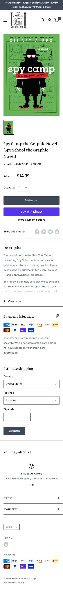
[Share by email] (57, 231)
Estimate (14, 430)
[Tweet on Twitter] (50, 231)
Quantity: (9, 187)
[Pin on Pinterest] (43, 231)
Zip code (9, 409)
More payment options (31, 219)
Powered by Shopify (14, 582)
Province (9, 392)
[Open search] (43, 20)
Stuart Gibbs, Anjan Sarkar (22, 163)
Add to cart (31, 200)
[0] (56, 20)
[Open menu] (5, 20)
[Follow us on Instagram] (6, 544)
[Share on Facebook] (37, 231)
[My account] (49, 20)
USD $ (8, 527)
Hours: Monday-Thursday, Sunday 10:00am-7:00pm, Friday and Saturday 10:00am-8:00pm (31, 4)
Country (8, 376)
